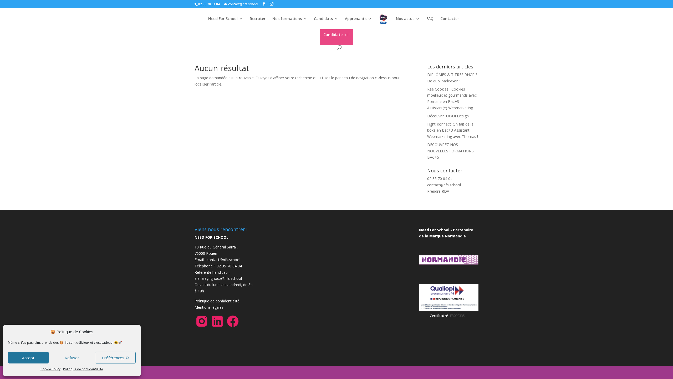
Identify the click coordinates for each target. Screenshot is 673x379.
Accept (28, 357)
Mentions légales (209, 307)
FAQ (430, 19)
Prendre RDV (438, 191)
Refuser (72, 357)
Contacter (449, 19)
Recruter (258, 19)
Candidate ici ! (336, 34)
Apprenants (355, 19)
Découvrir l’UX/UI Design (448, 115)
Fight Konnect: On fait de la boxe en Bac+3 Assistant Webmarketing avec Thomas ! (452, 130)
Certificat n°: (440, 315)
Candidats (323, 19)
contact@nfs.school (444, 184)
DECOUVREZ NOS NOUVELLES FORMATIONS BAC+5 (450, 151)
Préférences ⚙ (115, 357)
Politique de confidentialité (83, 369)
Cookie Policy (50, 369)
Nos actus (405, 19)
